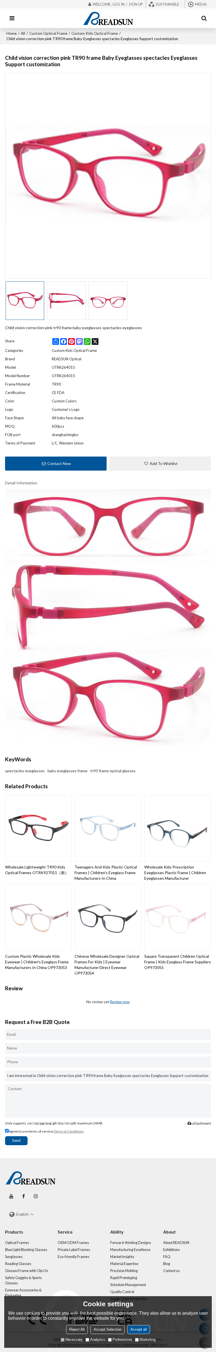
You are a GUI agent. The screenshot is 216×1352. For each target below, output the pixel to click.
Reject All (77, 1329)
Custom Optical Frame (48, 33)
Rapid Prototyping (123, 1278)
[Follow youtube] (11, 1196)
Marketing (148, 1339)
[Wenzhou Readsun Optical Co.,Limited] (108, 18)
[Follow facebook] (23, 1196)
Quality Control (122, 1292)
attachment (201, 1123)
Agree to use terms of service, (46, 1131)
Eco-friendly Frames (73, 1257)
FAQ (166, 1257)
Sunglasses (13, 1257)
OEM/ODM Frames (73, 1243)
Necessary (74, 1339)
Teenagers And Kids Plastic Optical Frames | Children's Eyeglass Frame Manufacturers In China (106, 873)
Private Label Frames (74, 1250)
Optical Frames (17, 1243)
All (23, 33)
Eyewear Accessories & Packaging (23, 1293)
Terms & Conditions (69, 1131)
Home (11, 33)
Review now (120, 1002)
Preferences (122, 1339)
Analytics (97, 1339)
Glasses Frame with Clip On (26, 1271)
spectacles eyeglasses (25, 770)
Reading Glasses (18, 1264)
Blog (166, 1264)
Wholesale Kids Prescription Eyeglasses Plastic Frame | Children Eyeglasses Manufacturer (175, 873)
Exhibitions (171, 1250)
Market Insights (122, 1257)
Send (16, 1140)
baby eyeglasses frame (67, 770)
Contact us (171, 1271)
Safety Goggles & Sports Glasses (23, 1280)
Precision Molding (124, 1271)
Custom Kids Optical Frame (94, 33)
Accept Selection (108, 1329)
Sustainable (167, 4)
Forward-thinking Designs (130, 1243)
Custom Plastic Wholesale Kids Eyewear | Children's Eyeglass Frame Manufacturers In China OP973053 (37, 962)
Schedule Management (128, 1285)
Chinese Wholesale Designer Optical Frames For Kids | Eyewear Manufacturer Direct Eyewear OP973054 (107, 964)
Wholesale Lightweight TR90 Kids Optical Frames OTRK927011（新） (37, 870)
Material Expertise (124, 1264)
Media (201, 4)
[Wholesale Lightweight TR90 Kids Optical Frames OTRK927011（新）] (38, 828)
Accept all (138, 1329)
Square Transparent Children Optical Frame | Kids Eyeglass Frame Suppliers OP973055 (177, 962)
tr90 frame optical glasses (113, 770)
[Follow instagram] (35, 1196)
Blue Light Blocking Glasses (26, 1250)
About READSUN (176, 1243)
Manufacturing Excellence (130, 1250)
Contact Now (59, 463)
